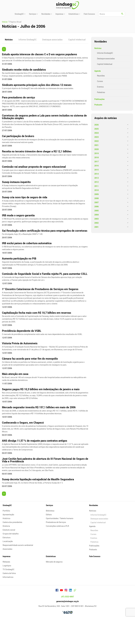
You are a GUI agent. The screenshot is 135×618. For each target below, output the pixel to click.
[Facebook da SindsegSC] (57, 591)
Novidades (93, 505)
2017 (96, 161)
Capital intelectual (77, 39)
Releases (6, 561)
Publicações (99, 99)
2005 (96, 210)
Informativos (8, 577)
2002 (96, 223)
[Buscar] (122, 13)
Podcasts (98, 104)
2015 (96, 169)
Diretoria (6, 526)
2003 (96, 219)
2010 (96, 190)
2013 (96, 178)
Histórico (6, 518)
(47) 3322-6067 (67, 596)
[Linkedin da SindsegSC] (70, 591)
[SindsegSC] (67, 5)
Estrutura (6, 537)
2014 (96, 174)
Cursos (100, 81)
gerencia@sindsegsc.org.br (67, 601)
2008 (96, 198)
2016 (96, 165)
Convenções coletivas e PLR (57, 526)
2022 (96, 141)
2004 (96, 214)
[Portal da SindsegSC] (75, 591)
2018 (96, 157)
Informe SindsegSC (27, 39)
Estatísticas (51, 556)
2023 (96, 137)
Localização (8, 541)
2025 (96, 129)
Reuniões (101, 75)
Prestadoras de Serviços (56, 522)
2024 (96, 133)
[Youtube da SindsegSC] (61, 591)
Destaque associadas (52, 39)
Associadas (7, 549)
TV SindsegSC (8, 569)
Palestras (101, 92)
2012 (96, 182)
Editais (49, 514)
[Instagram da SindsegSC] (66, 591)
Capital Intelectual (104, 64)
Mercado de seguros (54, 561)
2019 (96, 153)
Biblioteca (50, 510)
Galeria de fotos (9, 573)
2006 (96, 206)
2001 (96, 227)
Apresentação (8, 514)
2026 (96, 124)
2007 (96, 202)
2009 (96, 194)
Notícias (9, 39)
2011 (96, 186)
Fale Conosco (94, 556)
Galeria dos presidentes (12, 522)
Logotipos (7, 565)
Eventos (100, 86)
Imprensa (6, 556)
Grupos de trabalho (11, 533)
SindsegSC (7, 505)
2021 (96, 145)
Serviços (49, 505)
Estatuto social (9, 530)
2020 (96, 149)
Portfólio (6, 510)
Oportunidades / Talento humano (59, 518)
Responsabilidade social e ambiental (18, 545)
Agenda (97, 71)
